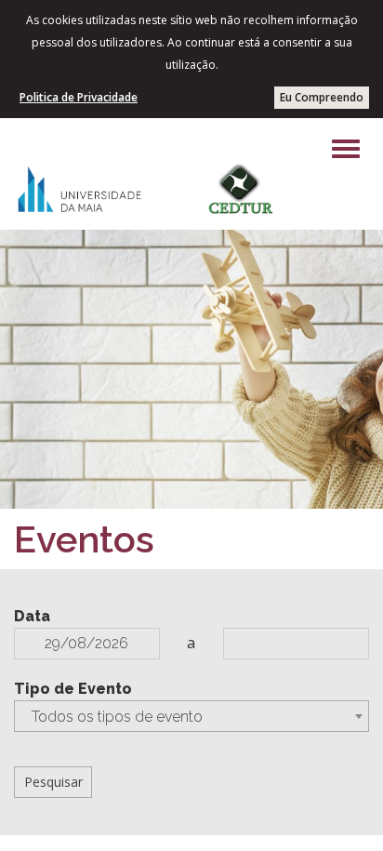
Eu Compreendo (321, 97)
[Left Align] (346, 148)
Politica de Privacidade (79, 97)
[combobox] (191, 716)
